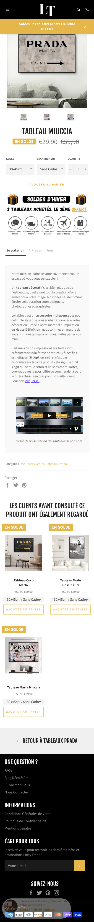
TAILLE (10, 158)
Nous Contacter (16, 792)
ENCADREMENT (46, 158)
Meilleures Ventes (33, 464)
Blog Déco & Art (16, 777)
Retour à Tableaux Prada (49, 740)
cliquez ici (32, 381)
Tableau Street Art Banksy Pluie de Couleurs (37, 907)
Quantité (74, 158)
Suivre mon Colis (17, 785)
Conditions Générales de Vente (28, 813)
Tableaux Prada (56, 464)
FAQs (8, 770)
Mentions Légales (18, 828)
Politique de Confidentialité (25, 821)
